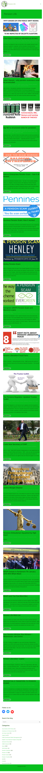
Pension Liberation (34, 40)
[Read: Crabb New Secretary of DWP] (21, 430)
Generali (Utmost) (32, 129)
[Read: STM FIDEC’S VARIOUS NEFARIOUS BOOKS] (21, 27)
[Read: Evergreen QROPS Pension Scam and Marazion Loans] (21, 293)
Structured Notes (7, 132)
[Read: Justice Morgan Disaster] (21, 473)
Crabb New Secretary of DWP (15, 444)
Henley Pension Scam (11, 264)
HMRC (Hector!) (21, 84)
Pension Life (6, 41)
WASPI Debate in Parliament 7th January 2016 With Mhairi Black (19, 573)
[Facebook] (3, 711)
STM (26, 41)
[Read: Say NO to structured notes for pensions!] (21, 113)
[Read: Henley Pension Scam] (21, 250)
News (28, 40)
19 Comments (6, 598)
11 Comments (6, 178)
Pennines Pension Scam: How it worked (19, 220)
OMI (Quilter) (9, 131)
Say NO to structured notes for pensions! (19, 128)
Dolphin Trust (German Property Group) (11, 739)
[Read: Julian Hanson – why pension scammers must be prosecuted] (21, 67)
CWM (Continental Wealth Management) (19, 129)
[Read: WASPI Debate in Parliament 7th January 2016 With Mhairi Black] (21, 557)
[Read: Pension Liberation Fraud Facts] (21, 341)
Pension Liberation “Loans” (14, 659)
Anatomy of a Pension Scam (8, 731)
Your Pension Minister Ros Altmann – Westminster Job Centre (17, 635)
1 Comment (5, 40)
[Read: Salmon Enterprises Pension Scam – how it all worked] (21, 160)
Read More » (7, 54)
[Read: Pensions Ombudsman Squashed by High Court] (21, 518)
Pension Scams (12, 41)
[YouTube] (12, 711)
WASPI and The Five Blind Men (15, 596)
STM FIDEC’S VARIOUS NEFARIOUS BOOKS (20, 38)
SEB (36, 131)
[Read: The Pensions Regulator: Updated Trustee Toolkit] (21, 383)
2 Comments (6, 266)
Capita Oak (24, 40)
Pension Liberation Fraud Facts (15, 355)
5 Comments (6, 84)
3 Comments (6, 129)
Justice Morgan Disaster (13, 488)
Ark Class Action (13, 84)
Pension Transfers (21, 41)
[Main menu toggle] (40, 4)
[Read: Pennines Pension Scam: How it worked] (21, 206)
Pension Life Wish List (12, 615)
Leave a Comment (7, 222)
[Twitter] (7, 711)
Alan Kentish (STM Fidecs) (15, 40)
